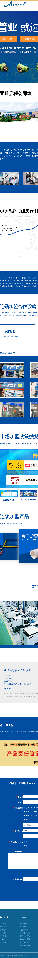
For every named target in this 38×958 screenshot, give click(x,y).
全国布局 (3, 926)
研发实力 (3, 933)
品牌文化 (3, 930)
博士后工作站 (4, 936)
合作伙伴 (3, 939)
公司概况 (3, 923)
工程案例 (3, 942)
